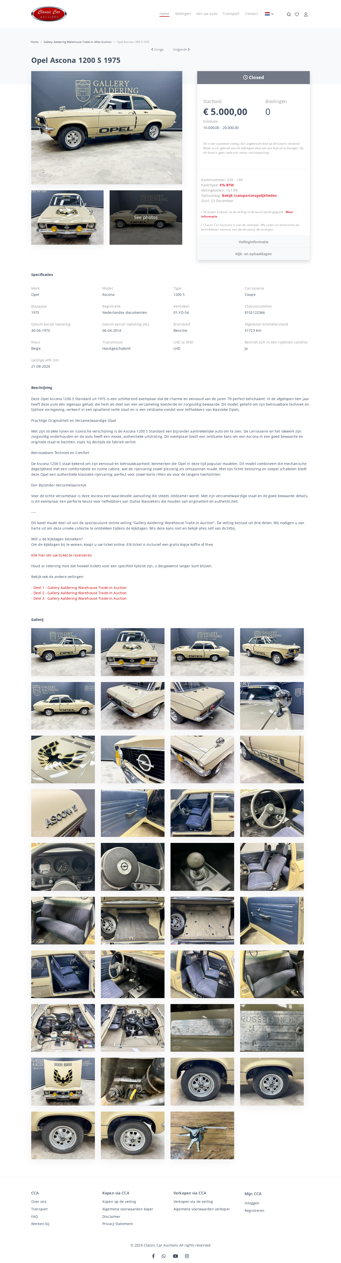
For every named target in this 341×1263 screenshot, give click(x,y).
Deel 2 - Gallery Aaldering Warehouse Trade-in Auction (80, 592)
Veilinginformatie (253, 241)
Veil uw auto (206, 13)
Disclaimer (111, 1216)
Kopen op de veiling (119, 1201)
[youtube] (175, 1256)
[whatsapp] (164, 1256)
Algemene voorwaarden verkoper (201, 1209)
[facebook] (153, 1256)
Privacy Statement (117, 1223)
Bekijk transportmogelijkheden (249, 195)
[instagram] (187, 1256)
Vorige (159, 49)
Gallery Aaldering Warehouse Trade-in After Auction (78, 42)
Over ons (38, 1201)
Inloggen (252, 1203)
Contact (251, 13)
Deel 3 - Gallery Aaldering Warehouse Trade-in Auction (80, 598)
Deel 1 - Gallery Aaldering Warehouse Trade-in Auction (80, 587)
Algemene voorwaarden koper (127, 1209)
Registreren (254, 1210)
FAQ (34, 1216)
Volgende (180, 49)
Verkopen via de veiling (193, 1201)
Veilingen (183, 13)
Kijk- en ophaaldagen (253, 253)
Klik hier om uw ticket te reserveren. (62, 555)
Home (165, 13)
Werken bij (40, 1223)
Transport (231, 13)
